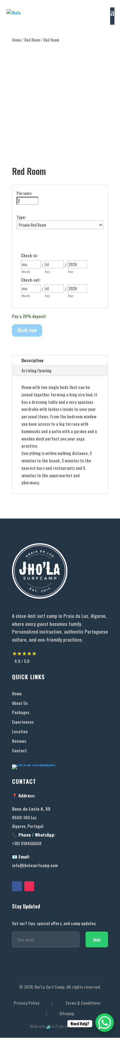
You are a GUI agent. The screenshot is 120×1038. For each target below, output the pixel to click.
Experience (22, 721)
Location (20, 731)
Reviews (19, 741)
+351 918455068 (27, 843)
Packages (20, 712)
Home (16, 40)
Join (97, 939)
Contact (19, 750)
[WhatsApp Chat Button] (104, 1022)
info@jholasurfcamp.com (35, 865)
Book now (27, 330)
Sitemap (66, 1013)
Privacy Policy (26, 1003)
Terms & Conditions (82, 1003)
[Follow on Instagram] (29, 886)
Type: (21, 217)
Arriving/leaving (37, 370)
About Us (20, 703)
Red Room (32, 40)
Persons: (24, 193)
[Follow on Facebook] (17, 886)
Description (32, 360)
